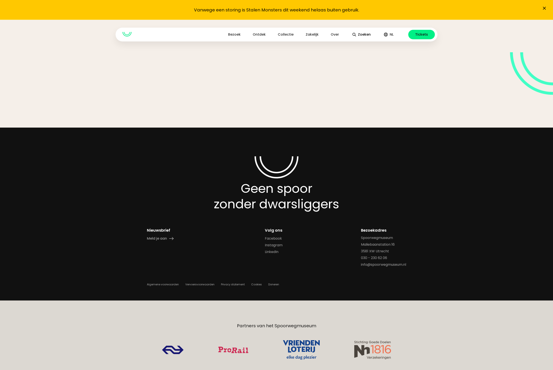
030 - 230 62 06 (374, 257)
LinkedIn (271, 251)
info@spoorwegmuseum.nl (383, 264)
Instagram (274, 245)
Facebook (273, 238)
